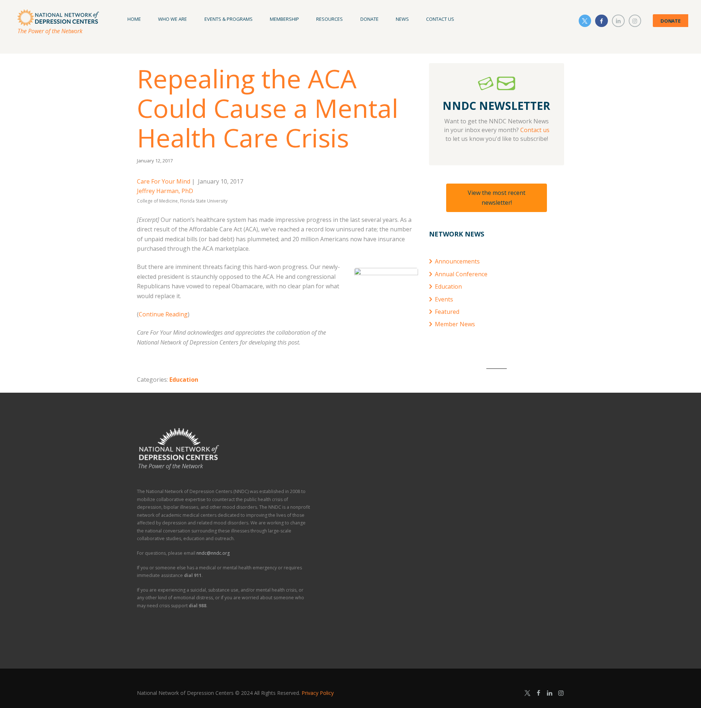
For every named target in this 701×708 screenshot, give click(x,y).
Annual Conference (461, 274)
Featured (447, 312)
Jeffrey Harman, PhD (165, 191)
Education (183, 380)
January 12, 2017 (155, 160)
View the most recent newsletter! (496, 197)
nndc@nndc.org (213, 553)
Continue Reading (163, 314)
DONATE (670, 21)
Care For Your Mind (163, 181)
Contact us (534, 130)
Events (444, 299)
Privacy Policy (318, 692)
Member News (455, 324)
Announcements (457, 261)
